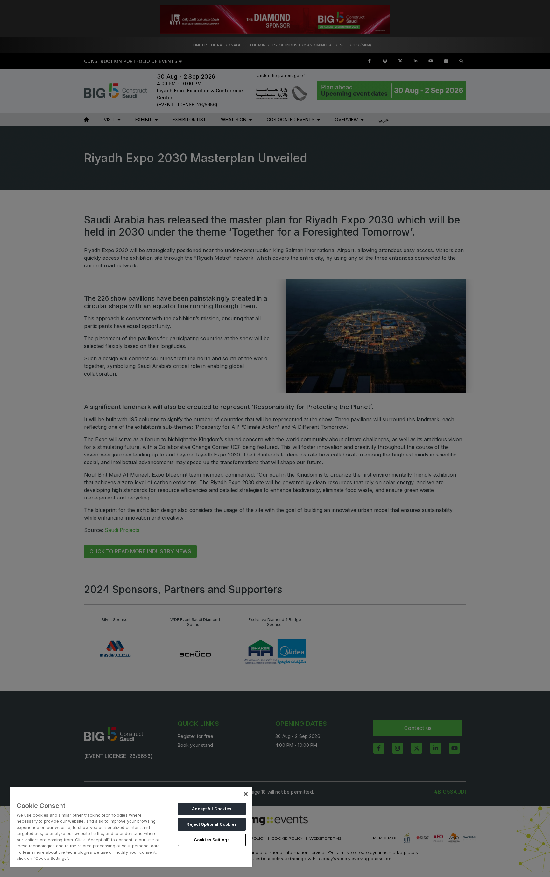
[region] (131, 826)
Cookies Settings (212, 839)
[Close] (246, 794)
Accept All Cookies (211, 808)
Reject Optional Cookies (212, 824)
